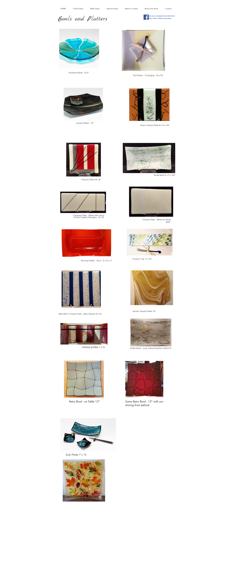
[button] (78, 9)
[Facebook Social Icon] (146, 17)
